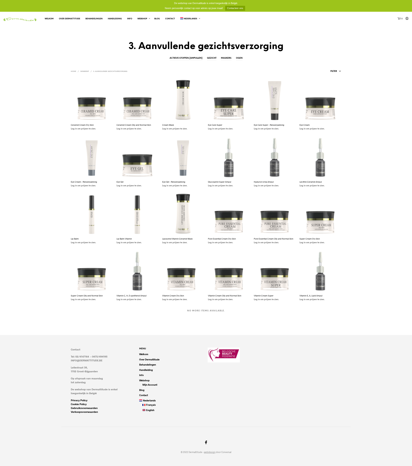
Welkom (49, 19)
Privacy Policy (79, 400)
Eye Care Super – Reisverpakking (269, 125)
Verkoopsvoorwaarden (84, 411)
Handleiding (115, 19)
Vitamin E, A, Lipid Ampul (311, 295)
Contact (170, 19)
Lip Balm (75, 238)
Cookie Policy (79, 404)
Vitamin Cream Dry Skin (173, 295)
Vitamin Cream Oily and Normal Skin (224, 295)
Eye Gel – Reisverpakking (173, 182)
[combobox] (318, 71)
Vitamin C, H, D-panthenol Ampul (131, 295)
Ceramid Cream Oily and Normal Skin (134, 125)
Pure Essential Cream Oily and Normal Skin (273, 238)
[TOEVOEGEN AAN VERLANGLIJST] (91, 118)
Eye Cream (305, 125)
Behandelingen (94, 19)
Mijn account (149, 384)
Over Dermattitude (69, 19)
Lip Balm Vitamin (124, 238)
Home (73, 71)
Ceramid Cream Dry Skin (82, 125)
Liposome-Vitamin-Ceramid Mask (177, 238)
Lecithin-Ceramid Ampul (311, 182)
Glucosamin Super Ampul (219, 182)
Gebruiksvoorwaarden (84, 407)
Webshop (142, 19)
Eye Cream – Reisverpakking (84, 182)
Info (129, 19)
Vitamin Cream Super (263, 295)
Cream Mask (168, 125)
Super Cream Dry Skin (310, 238)
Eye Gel (120, 182)
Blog (157, 19)
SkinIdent (84, 71)
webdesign (209, 452)
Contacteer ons (235, 8)
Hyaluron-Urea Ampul (264, 182)
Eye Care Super (215, 125)
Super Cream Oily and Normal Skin (87, 295)
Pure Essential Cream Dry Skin (222, 238)
